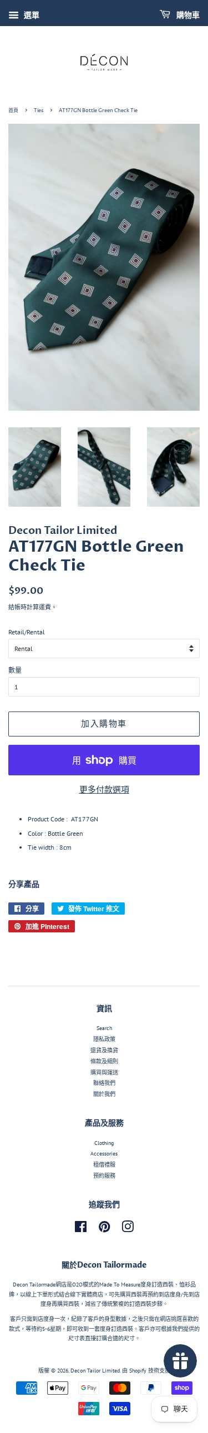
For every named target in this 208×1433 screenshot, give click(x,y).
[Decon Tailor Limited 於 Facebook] (80, 1229)
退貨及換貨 (104, 1050)
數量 (15, 670)
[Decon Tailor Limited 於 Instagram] (127, 1229)
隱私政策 (104, 1039)
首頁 (13, 110)
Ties (38, 110)
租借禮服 (104, 1164)
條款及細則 (104, 1061)
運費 (45, 607)
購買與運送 (104, 1072)
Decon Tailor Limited (95, 1370)
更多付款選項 (104, 789)
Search (104, 1028)
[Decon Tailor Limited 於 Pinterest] (104, 1229)
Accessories (104, 1153)
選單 (30, 15)
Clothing (104, 1143)
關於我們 (104, 1094)
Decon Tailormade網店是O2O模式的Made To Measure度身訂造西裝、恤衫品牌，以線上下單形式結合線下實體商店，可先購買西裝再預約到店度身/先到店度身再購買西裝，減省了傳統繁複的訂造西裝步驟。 (104, 1294)
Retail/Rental (26, 632)
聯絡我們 (104, 1083)
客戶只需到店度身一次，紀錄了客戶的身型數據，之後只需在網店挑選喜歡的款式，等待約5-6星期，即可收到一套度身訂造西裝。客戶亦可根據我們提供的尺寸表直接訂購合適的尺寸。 (104, 1328)
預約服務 (104, 1175)
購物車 (187, 15)
